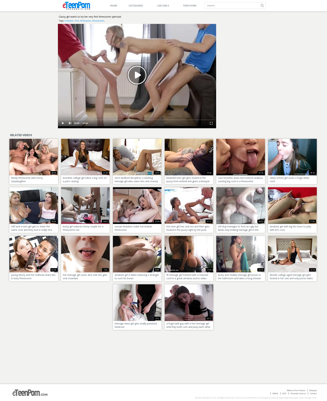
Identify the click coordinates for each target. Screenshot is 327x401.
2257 (284, 393)
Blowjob (313, 390)
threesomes (98, 20)
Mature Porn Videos (296, 390)
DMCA (275, 393)
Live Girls (163, 5)
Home (113, 5)
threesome (85, 20)
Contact (313, 393)
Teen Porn (189, 5)
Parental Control (298, 393)
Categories (136, 5)
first (77, 20)
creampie (69, 20)
